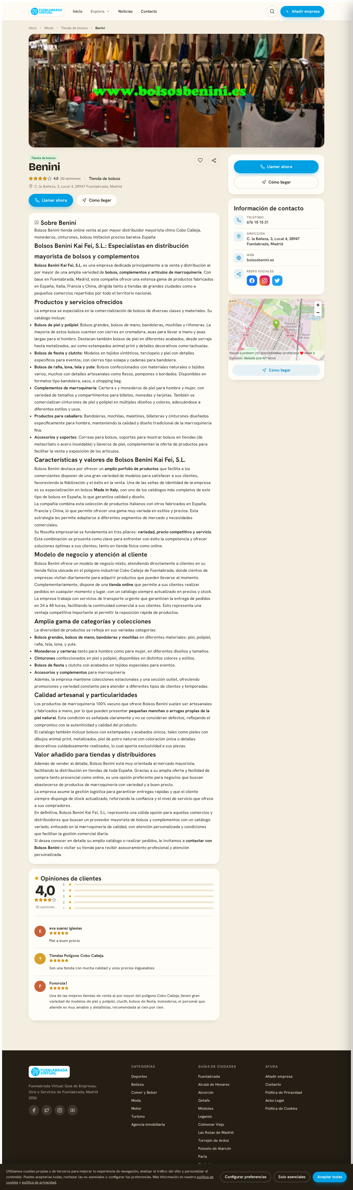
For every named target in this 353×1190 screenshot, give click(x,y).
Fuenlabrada (209, 1076)
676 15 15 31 (257, 222)
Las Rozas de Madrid (216, 1132)
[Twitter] (277, 280)
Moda (48, 28)
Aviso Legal (274, 1100)
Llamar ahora (54, 200)
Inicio (77, 11)
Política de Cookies (281, 1108)
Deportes (139, 1076)
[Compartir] (213, 160)
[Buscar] (272, 11)
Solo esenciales (291, 1176)
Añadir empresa (306, 11)
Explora (97, 11)
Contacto (149, 11)
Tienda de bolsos (74, 28)
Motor (136, 1108)
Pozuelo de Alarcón (214, 1148)
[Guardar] (200, 160)
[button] (176, 90)
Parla (202, 1156)
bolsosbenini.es (260, 260)
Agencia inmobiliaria (148, 1124)
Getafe (204, 1100)
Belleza (137, 1084)
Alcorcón (205, 1092)
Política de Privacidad (283, 1092)
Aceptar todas (329, 1176)
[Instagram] (264, 280)
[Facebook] (252, 280)
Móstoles (205, 1108)
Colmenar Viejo (211, 1124)
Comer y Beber (144, 1092)
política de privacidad (39, 1182)
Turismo (138, 1116)
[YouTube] (72, 1110)
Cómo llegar (100, 200)
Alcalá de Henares (213, 1084)
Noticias (125, 11)
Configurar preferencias (245, 1176)
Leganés (205, 1116)
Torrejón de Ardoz (213, 1140)
